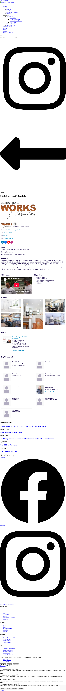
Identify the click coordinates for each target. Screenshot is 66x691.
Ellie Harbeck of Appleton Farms (11, 432)
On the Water (13, 18)
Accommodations (7, 26)
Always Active (15, 669)
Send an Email (49, 392)
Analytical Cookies (6, 679)
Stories (5, 31)
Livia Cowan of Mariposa (8, 451)
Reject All (9, 664)
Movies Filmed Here (11, 23)
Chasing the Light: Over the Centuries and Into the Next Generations (23, 426)
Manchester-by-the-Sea (12, 12)
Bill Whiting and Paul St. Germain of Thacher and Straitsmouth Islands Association (27, 439)
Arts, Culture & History (16, 21)
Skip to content (4, 0)
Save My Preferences (12, 688)
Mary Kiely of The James (8, 445)
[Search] (15, 37)
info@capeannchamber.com (7, 604)
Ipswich (8, 10)
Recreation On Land (15, 19)
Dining (5, 28)
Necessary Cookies (6, 669)
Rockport (8, 13)
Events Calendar (10, 25)
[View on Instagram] (11, 243)
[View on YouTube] (8, 243)
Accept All (15, 664)
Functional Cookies (7, 675)
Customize (3, 664)
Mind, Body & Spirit (15, 22)
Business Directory (8, 32)
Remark (14, 675)
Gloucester (9, 9)
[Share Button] (15, 224)
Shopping (5, 29)
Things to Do (9, 16)
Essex (7, 7)
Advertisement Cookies (7, 684)
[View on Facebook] (5, 243)
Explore (5, 6)
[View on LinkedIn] (2, 243)
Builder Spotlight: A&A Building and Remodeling (20, 337)
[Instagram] (34, 113)
